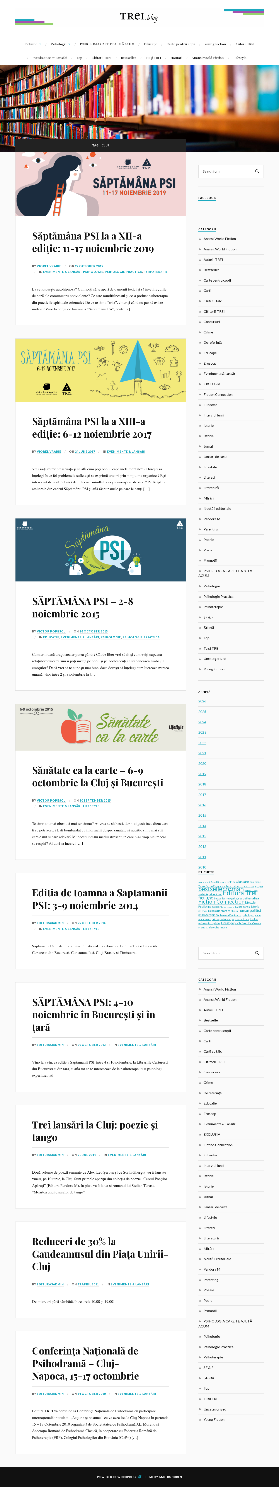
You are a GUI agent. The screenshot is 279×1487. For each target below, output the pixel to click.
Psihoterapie (156, 272)
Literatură (211, 488)
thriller (254, 919)
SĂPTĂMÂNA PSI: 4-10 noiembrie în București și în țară (93, 1014)
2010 (202, 867)
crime (215, 919)
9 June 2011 (87, 1155)
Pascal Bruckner (219, 882)
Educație (150, 44)
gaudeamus (255, 882)
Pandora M (212, 519)
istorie (255, 906)
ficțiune (205, 898)
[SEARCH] (257, 171)
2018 (202, 784)
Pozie (208, 550)
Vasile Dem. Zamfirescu (248, 923)
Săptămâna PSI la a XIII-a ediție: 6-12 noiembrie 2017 (92, 427)
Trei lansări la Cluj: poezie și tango (95, 1130)
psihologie (248, 915)
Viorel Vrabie (49, 266)
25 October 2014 (92, 923)
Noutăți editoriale (217, 508)
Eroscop (210, 363)
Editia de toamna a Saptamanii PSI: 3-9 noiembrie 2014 (99, 898)
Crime (208, 332)
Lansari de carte (215, 456)
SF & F (208, 617)
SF (233, 919)
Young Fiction (215, 44)
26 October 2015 (94, 631)
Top (79, 57)
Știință (209, 627)
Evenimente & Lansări (49, 57)
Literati (209, 477)
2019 (202, 774)
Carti (207, 290)
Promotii (210, 560)
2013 (202, 836)
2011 (202, 857)
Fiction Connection (218, 394)
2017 (202, 794)
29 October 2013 (92, 1045)
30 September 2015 (95, 800)
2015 (202, 815)
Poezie (209, 539)
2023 (202, 732)
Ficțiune (31, 44)
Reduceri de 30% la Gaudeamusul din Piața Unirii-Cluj (100, 1254)
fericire (225, 907)
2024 (202, 722)
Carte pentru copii (181, 44)
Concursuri (212, 321)
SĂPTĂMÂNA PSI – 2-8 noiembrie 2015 (82, 607)
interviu (203, 910)
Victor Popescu (51, 631)
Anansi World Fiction (208, 57)
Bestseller (128, 57)
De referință (213, 342)
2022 (202, 743)
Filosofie (210, 405)
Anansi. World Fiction (220, 249)
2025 (202, 711)
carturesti (225, 919)
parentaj (233, 907)
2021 (202, 753)
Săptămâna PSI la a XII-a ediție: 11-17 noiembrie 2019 (93, 241)
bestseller (211, 888)
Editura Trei (240, 893)
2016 (202, 805)
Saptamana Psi (224, 915)
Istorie (209, 425)
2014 (202, 826)
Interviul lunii (214, 415)
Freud (201, 927)
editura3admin (50, 923)
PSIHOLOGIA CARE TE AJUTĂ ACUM (107, 44)
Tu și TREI (153, 57)
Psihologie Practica (123, 272)
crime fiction (215, 894)
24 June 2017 (85, 451)
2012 (202, 846)
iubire (246, 886)
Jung (253, 886)
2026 (202, 701)
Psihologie (58, 44)
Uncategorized (215, 658)
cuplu (260, 886)
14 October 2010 (92, 1393)
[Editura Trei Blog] (139, 23)
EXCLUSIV (212, 384)
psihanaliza (251, 898)
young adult (204, 882)
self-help (232, 881)
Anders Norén (170, 1477)
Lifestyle (240, 57)
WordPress (126, 1477)
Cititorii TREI (101, 57)
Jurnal (208, 446)
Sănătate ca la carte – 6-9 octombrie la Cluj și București (97, 776)
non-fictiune (242, 919)
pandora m (244, 906)
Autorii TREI (245, 44)
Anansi (237, 915)
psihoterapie (207, 915)
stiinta (234, 911)
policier (216, 906)
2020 (202, 763)
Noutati (176, 57)
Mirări (209, 498)
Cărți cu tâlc (213, 301)
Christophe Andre (216, 927)
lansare (243, 881)
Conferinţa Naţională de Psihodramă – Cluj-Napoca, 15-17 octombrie (85, 1363)
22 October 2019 (89, 266)
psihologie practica (219, 911)
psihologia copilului (209, 923)
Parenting (211, 529)
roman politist (249, 910)
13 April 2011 (88, 1284)
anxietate (203, 894)
